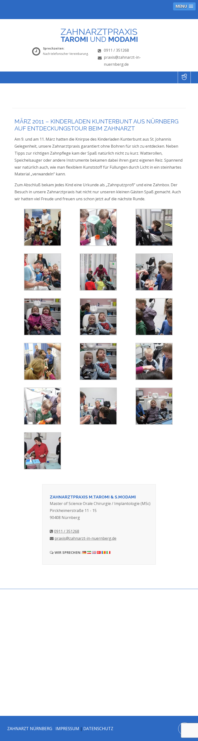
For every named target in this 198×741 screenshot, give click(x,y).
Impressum (67, 728)
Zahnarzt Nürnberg (29, 728)
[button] (184, 6)
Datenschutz (98, 728)
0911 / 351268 (116, 50)
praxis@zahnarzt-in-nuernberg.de (85, 538)
